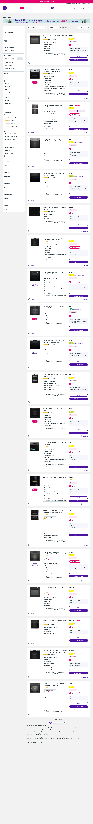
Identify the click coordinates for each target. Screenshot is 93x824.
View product (78, 56)
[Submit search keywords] (52, 8)
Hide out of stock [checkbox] (7, 41)
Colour (5, 165)
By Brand (6, 73)
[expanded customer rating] (22, 112)
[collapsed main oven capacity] (22, 194)
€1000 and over (8, 68)
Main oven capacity (8, 194)
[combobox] (40, 7)
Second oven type (7, 190)
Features (5, 187)
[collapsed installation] (22, 172)
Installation (6, 172)
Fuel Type (6, 168)
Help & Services (68, 3)
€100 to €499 (8, 62)
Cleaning (6, 179)
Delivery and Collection (9, 45)
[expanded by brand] (22, 73)
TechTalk (88, 3)
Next (64, 722)
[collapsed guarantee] (22, 205)
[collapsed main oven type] (22, 183)
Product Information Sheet (79, 38)
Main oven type (7, 183)
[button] (10, 9)
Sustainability (7, 176)
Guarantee (6, 205)
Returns (79, 3)
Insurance (84, 3)
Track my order (74, 3)
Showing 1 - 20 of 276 (58, 719)
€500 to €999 (8, 65)
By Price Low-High (7, 55)
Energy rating (6, 198)
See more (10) (8, 108)
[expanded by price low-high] (22, 55)
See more (7, 161)
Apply (20, 58)
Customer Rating (7, 112)
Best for (5, 209)
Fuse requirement (7, 201)
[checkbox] (13, 47)
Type (5, 131)
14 (59, 722)
